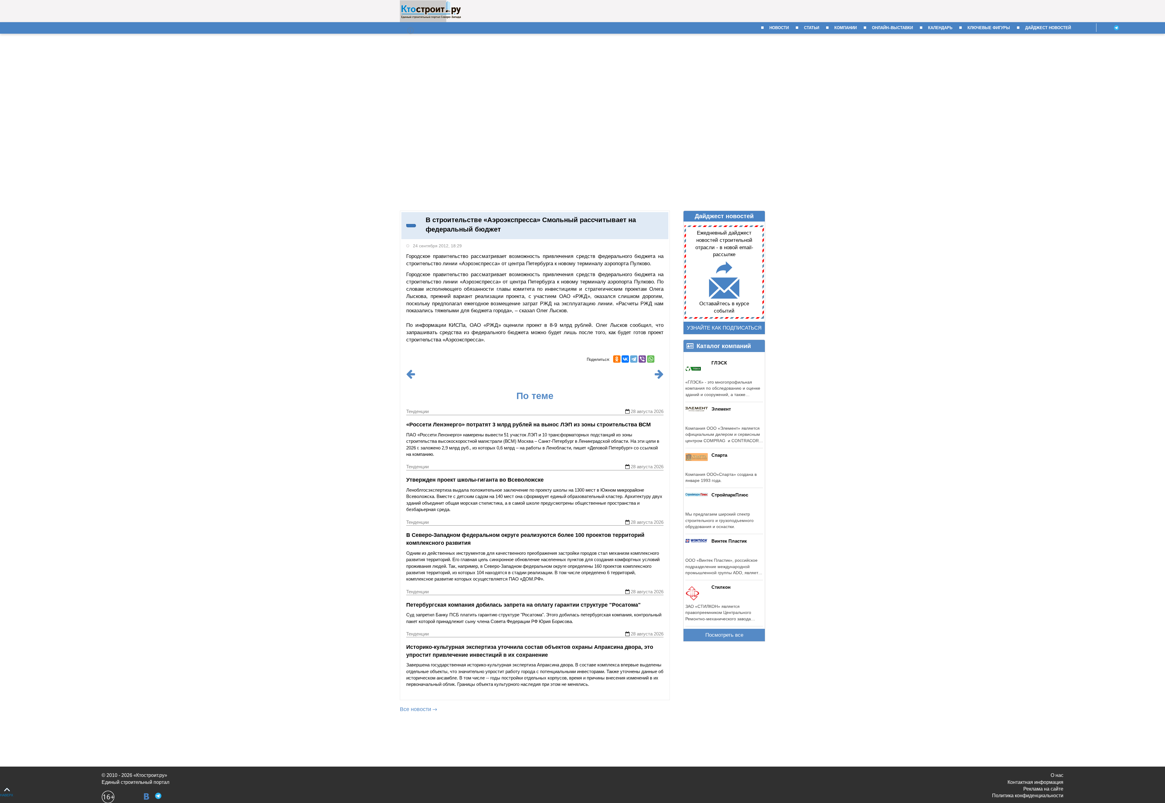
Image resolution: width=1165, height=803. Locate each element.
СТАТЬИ (811, 27)
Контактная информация (1035, 782)
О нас (1057, 775)
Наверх (6, 795)
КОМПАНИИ (845, 27)
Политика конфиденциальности (1027, 795)
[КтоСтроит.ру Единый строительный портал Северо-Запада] (431, 17)
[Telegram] (633, 359)
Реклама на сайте (1043, 788)
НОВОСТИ (779, 27)
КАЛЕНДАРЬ (940, 27)
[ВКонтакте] (625, 359)
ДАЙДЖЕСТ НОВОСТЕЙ (1048, 27)
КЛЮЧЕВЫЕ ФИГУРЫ (988, 27)
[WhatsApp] (650, 359)
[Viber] (642, 359)
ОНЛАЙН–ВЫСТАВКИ (892, 27)
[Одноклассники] (616, 359)
